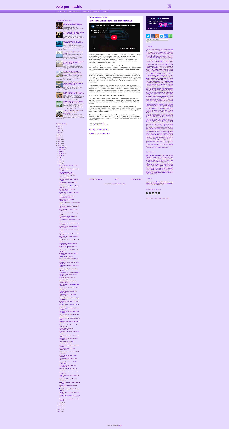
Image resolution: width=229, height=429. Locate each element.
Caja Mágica (153, 55)
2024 (59, 130)
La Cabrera (165, 164)
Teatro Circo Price (165, 134)
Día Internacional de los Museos (160, 70)
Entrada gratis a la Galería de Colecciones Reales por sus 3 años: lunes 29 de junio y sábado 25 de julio (72, 73)
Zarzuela (152, 147)
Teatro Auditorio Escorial (153, 134)
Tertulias (164, 142)
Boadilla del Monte (168, 157)
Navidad (170, 108)
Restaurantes (149, 125)
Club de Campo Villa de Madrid (161, 64)
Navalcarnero (166, 167)
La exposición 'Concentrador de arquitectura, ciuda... (66, 200)
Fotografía (157, 81)
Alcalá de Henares (154, 155)
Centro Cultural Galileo (151, 58)
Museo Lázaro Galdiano (167, 100)
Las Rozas (170, 164)
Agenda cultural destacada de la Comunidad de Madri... (67, 196)
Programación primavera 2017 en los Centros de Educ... (68, 359)
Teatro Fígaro (149, 137)
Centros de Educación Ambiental (161, 63)
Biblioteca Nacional (163, 52)
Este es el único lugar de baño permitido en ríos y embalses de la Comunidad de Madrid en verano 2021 (73, 83)
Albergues (154, 49)
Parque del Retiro (157, 116)
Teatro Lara (152, 138)
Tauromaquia (159, 133)
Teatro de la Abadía (165, 140)
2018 (59, 143)
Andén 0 (158, 49)
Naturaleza (155, 108)
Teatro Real (158, 140)
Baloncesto (156, 52)
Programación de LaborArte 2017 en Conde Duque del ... (68, 176)
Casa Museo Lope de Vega (163, 56)
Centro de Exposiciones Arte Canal (161, 60)
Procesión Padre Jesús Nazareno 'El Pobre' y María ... (68, 292)
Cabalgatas (169, 53)
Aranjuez (149, 157)
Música (149, 108)
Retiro (154, 125)
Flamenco (151, 81)
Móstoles (160, 167)
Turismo (170, 143)
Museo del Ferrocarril (155, 105)
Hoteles (148, 84)
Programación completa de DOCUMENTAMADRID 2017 (66, 173)
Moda (165, 96)
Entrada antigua (136, 179)
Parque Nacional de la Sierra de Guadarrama (159, 115)
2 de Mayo (149, 49)
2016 (59, 409)
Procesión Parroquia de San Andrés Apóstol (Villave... (67, 281)
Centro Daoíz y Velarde (161, 58)
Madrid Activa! (150, 93)
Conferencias (155, 67)
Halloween (170, 82)
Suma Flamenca (165, 131)
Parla (151, 168)
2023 (59, 132)
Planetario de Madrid (156, 118)
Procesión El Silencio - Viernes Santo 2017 (69, 272)
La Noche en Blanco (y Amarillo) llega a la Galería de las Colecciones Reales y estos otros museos (73, 62)
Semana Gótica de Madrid (167, 128)
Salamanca (168, 183)
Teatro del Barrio (155, 141)
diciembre (61, 147)
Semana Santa (151, 130)
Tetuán (155, 184)
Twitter (155, 144)
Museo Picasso (159, 103)
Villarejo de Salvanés (151, 173)
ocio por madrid (69, 7)
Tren (167, 143)
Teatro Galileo (156, 137)
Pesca (168, 116)
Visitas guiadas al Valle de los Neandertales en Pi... (66, 329)
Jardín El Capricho (169, 88)
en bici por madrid (74, 11)
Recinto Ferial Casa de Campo (163, 123)
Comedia (160, 66)
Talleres (153, 133)
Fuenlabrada (161, 163)
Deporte (162, 69)
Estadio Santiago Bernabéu (101, 125)
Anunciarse (95, 11)
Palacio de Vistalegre (168, 112)
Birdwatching (163, 53)
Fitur (147, 81)
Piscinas (148, 118)
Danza (158, 69)
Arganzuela (149, 182)
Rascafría (151, 169)
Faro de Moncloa (169, 73)
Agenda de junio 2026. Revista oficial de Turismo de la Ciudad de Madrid (73, 102)
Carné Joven (154, 56)
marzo (60, 402)
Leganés (148, 165)
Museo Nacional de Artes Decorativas (155, 101)
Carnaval (148, 56)
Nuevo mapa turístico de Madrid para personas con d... (68, 247)
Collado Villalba (169, 160)
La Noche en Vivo (165, 90)
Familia (164, 73)
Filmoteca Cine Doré (168, 79)
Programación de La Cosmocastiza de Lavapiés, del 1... (68, 244)
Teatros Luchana (163, 141)
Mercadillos (149, 96)
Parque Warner (164, 115)
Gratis (163, 82)
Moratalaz (160, 183)
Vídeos (166, 146)
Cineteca (148, 64)
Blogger (120, 425)
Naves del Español (163, 108)
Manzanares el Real (167, 165)
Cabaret (148, 55)
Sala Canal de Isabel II (154, 127)
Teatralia (165, 133)
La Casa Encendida (160, 89)
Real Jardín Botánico (151, 123)
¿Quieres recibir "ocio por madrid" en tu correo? (157, 198)
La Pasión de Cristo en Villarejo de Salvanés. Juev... (67, 295)
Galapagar (167, 163)
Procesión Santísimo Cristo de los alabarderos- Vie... (67, 278)
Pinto (158, 168)
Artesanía (168, 50)
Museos (165, 106)
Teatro (170, 133)
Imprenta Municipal (156, 85)
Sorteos (159, 131)
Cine (171, 63)
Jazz (147, 89)
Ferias (158, 75)
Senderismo (153, 131)
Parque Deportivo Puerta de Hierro (155, 114)
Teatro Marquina (169, 138)
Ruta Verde (164, 125)
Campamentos (170, 55)
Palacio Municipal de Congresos (159, 111)
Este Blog (86, 11)
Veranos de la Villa (163, 144)
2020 (59, 139)
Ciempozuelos (162, 160)
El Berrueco (155, 163)
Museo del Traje (158, 106)
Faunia (147, 75)
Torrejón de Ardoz (157, 172)
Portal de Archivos (153, 119)
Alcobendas (165, 155)
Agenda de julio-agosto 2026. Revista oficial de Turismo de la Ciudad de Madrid (73, 93)
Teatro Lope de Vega (160, 138)
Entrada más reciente (95, 179)
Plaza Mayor (165, 118)
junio (60, 159)
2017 (59, 145)
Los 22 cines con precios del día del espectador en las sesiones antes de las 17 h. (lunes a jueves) (73, 43)
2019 (59, 141)
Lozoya (153, 165)
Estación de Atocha (162, 71)
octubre (61, 151)
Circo (152, 64)
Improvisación (164, 85)
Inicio (116, 179)
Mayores (162, 95)
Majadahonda (158, 165)
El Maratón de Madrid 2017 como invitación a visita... (67, 349)
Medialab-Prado (169, 95)
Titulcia (151, 172)
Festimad (161, 76)
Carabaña (160, 158)
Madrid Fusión (166, 93)
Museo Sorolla (166, 103)
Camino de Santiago (162, 55)
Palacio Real (163, 111)
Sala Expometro (163, 127)
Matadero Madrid (152, 95)
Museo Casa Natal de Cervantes (155, 99)
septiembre (62, 153)
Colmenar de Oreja (159, 161)
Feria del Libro (152, 75)
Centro (158, 182)
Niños (152, 110)
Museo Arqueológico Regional (165, 98)
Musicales (170, 106)
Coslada (166, 161)
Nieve (148, 110)
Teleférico (152, 142)
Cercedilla (166, 158)
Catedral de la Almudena (154, 57)
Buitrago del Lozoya (152, 158)
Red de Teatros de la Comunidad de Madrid (161, 124)
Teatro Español (168, 136)
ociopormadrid (165, 147)
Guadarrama (149, 164)
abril (60, 164)
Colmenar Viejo (150, 161)
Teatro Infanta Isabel (164, 137)
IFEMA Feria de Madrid (160, 84)
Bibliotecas (154, 53)
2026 (59, 126)
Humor (151, 84)
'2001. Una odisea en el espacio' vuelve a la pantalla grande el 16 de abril (73, 33)
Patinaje (164, 116)
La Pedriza (154, 92)
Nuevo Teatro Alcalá (159, 110)
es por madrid (61, 11)
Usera (159, 184)
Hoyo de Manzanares (157, 164)
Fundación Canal (168, 81)
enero (60, 407)
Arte (165, 50)
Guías (166, 82)
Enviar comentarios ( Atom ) (118, 183)
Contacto (105, 11)
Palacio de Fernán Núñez (157, 112)
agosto (61, 155)
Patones (155, 168)
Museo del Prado (164, 105)
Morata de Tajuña (151, 167)
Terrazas (160, 142)
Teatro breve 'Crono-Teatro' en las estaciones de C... (67, 190)
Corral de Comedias (164, 67)
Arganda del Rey (157, 157)
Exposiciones (156, 73)
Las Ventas (167, 92)
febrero (61, 405)
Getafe (171, 163)
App (161, 49)
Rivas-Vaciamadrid (159, 169)
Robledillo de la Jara (168, 169)
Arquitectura (160, 50)
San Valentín (158, 128)
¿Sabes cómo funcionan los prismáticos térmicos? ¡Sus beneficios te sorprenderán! (73, 112)
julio (60, 157)
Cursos (171, 67)
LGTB (154, 89)
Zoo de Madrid (158, 147)
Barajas (154, 182)
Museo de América (160, 104)
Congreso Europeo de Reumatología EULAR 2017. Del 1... (68, 356)
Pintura (171, 116)
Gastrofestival (149, 82)
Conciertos (166, 66)
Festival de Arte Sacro (156, 78)
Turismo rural (150, 144)
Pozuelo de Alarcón (164, 168)
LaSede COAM (160, 92)
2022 (59, 135)
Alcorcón (171, 155)
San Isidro (152, 128)
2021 (59, 137)
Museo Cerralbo (153, 100)
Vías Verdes (161, 146)
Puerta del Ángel (150, 120)
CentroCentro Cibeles (162, 61)
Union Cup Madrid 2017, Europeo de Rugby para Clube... (68, 217)
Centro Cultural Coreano (168, 57)
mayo (60, 161)
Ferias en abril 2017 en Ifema (66, 256)
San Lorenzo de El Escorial (154, 171)
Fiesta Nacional (155, 79)
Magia (171, 93)
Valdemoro (170, 172)
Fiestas (161, 79)
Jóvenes (151, 89)
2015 (59, 411)
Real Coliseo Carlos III (167, 121)
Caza (161, 57)
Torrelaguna (164, 172)
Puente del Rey (169, 119)
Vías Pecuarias (154, 146)
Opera (167, 110)
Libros (171, 92)
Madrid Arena (158, 93)
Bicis (158, 53)
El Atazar (151, 163)
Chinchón (156, 160)
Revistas (158, 125)
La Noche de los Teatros (154, 90)
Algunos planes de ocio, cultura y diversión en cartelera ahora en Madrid (72, 23)
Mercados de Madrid (158, 96)
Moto (168, 96)
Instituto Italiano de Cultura (159, 88)
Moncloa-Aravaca (153, 183)
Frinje (162, 81)
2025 (59, 128)
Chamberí (163, 182)
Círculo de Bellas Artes (151, 69)
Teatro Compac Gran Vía (158, 136)
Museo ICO (159, 100)
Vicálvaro (162, 184)
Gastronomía (157, 82)
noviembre (61, 149)
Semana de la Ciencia (161, 129)
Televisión (156, 142)
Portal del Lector (162, 119)
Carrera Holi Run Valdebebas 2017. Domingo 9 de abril (67, 366)
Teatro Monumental (150, 139)
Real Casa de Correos (156, 121)
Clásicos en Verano (153, 66)
